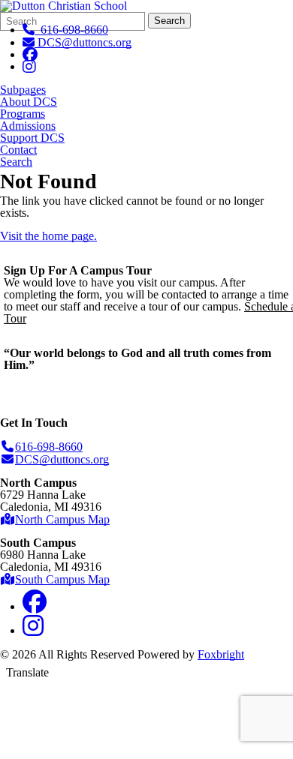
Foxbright (221, 654)
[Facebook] (30, 54)
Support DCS (32, 138)
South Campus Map (62, 579)
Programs (22, 114)
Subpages (23, 90)
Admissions (28, 126)
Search (169, 20)
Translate (27, 672)
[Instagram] (29, 66)
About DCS (28, 102)
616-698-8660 (71, 29)
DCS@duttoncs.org (84, 42)
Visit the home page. (48, 236)
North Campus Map (62, 519)
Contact (18, 150)
